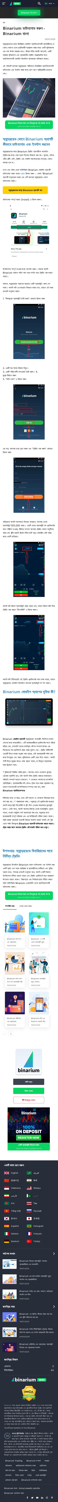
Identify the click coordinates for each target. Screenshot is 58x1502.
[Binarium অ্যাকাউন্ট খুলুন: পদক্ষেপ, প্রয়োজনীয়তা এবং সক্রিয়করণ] (39, 963)
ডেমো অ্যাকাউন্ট (41, 1475)
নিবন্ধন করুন (23, 1470)
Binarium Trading (13, 1460)
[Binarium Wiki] (29, 1382)
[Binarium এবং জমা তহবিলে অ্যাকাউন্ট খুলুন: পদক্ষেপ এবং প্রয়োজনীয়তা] (10, 1278)
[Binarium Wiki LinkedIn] (40, 1498)
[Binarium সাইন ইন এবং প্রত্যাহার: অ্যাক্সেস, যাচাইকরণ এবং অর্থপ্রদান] (15, 924)
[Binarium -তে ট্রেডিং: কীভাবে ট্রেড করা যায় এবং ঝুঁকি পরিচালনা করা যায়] (10, 1316)
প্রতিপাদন (43, 1465)
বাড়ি (4, 22)
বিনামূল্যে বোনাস (29, 1100)
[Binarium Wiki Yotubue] (35, 1498)
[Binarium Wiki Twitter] (30, 1498)
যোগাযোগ (8, 1475)
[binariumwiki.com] (14, 4)
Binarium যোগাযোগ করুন (14, 1493)
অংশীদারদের (43, 1470)
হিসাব (33, 1470)
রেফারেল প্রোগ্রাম (11, 1480)
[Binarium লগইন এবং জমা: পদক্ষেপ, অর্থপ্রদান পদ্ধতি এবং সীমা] (10, 1294)
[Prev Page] (5, 1034)
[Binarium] (28, 1073)
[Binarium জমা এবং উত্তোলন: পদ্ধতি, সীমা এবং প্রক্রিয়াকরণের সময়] (39, 1003)
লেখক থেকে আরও (25, 906)
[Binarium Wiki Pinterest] (50, 1498)
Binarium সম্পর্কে (33, 1460)
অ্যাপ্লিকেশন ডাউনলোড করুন (26, 1465)
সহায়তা (46, 1460)
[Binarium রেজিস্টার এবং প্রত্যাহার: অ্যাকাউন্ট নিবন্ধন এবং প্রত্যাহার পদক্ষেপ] (15, 1003)
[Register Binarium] (29, 1125)
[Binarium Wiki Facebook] (26, 1498)
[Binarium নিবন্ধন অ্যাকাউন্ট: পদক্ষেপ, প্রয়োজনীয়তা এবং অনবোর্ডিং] (10, 1263)
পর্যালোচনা (8, 1465)
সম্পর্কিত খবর (9, 906)
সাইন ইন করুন (10, 1470)
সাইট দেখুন (28, 1082)
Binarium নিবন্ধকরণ (29, 12)
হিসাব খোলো (29, 1091)
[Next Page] (11, 1034)
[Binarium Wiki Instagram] (45, 1498)
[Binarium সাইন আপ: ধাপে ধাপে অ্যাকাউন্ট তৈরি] (15, 963)
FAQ (30, 1475)
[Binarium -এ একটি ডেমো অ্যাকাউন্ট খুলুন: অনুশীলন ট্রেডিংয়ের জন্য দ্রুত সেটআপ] (39, 924)
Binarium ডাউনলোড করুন (31, 1480)
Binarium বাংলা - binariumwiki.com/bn (22, 1488)
